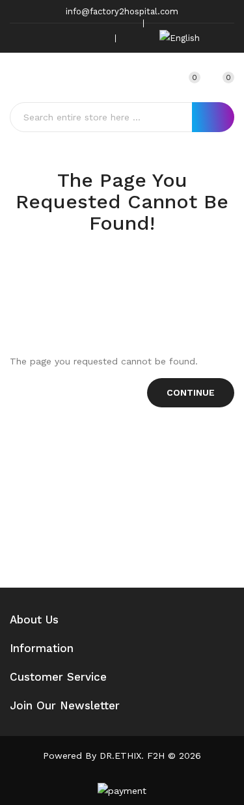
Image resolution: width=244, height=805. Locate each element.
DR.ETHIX (120, 755)
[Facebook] (36, 38)
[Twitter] (56, 38)
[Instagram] (76, 38)
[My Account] (161, 77)
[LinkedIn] (96, 38)
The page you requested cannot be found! (137, 272)
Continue (191, 392)
